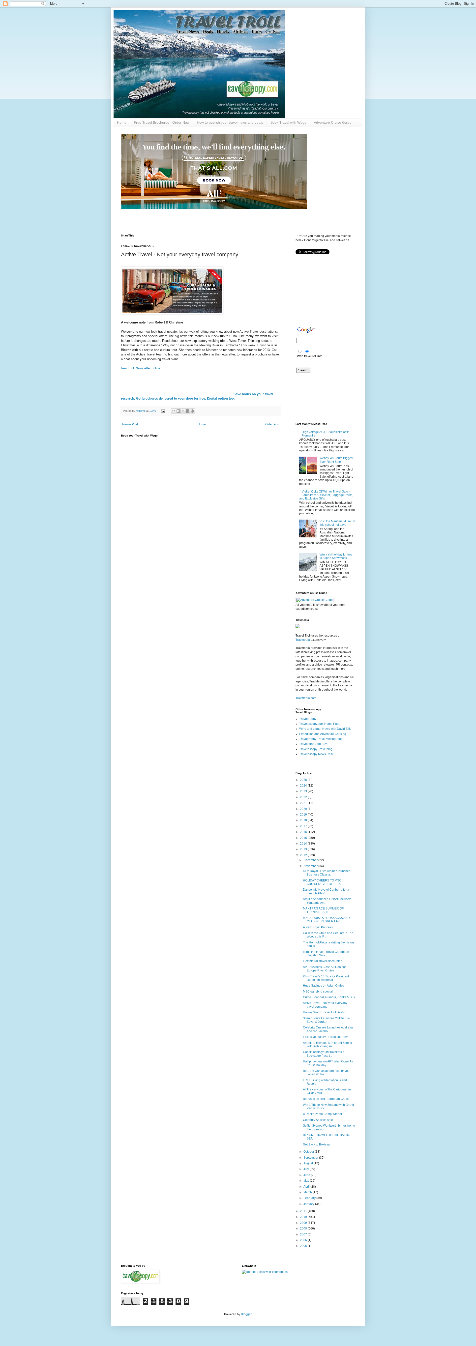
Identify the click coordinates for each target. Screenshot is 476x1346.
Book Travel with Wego (288, 122)
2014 (304, 843)
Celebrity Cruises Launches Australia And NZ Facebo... (328, 1029)
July (306, 1169)
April (306, 1186)
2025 (304, 780)
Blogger (246, 1314)
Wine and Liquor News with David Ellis (325, 729)
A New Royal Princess (318, 927)
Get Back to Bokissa (316, 1144)
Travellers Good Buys (313, 744)
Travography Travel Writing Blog (321, 739)
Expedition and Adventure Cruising (322, 734)
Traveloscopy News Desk (316, 754)
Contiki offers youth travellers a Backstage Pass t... (323, 1053)
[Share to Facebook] (187, 411)
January (309, 1204)
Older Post (272, 424)
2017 (304, 826)
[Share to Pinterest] (192, 411)
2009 (304, 1223)
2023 (304, 791)
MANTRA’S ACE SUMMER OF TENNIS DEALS (323, 910)
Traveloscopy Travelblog (315, 749)
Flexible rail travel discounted (322, 961)
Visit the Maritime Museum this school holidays (337, 523)
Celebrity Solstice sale (318, 1120)
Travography (307, 719)
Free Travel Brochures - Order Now (161, 122)
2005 (304, 1246)
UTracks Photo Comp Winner (322, 1114)
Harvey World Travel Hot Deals (324, 1012)
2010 (304, 1217)
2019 (304, 814)
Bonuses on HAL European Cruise (326, 1099)
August (308, 1163)
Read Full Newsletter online (140, 368)
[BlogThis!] (178, 411)
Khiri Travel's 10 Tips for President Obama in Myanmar (326, 978)
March (308, 1192)
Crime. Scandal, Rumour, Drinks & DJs (329, 997)
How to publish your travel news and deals (230, 122)
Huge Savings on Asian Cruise (323, 985)
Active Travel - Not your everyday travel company (325, 1004)
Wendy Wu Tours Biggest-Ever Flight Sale (337, 459)
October (309, 1151)
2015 (304, 838)
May (306, 1180)
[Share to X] (182, 411)
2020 (304, 809)
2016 (304, 832)
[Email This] (173, 411)
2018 (304, 820)
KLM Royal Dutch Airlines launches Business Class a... (326, 872)
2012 (304, 855)
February (309, 1198)
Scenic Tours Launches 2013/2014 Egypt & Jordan (326, 1020)
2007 (304, 1234)
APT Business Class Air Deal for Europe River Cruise (324, 968)
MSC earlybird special (318, 991)
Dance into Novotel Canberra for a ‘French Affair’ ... (326, 891)
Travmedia (303, 640)
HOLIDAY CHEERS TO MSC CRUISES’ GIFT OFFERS (322, 882)
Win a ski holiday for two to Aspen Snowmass (336, 556)
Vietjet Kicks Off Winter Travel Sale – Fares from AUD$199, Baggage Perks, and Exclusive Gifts (326, 495)
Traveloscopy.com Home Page (319, 724)
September (311, 1157)
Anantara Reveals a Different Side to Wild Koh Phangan (327, 1044)
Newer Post (130, 424)
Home (121, 122)
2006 (304, 1240)
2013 (304, 849)
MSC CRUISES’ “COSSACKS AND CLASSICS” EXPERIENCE (326, 919)
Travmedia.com (306, 698)
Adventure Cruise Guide (333, 122)
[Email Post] (162, 410)
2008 (304, 1228)
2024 (304, 785)
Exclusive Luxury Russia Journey (325, 1037)
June (307, 1175)
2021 (304, 803)
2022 (304, 797)
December (310, 860)
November (310, 866)
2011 (304, 1211)
